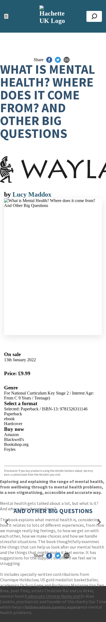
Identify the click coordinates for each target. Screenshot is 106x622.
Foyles (9, 449)
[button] (7, 522)
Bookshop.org (16, 444)
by (8, 194)
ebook (9, 418)
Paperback (13, 413)
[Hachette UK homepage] (53, 16)
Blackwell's (14, 439)
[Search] (94, 16)
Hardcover (13, 423)
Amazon (11, 434)
